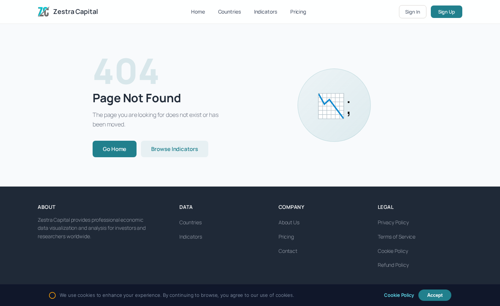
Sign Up (446, 11)
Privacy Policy (393, 222)
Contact (288, 250)
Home (198, 11)
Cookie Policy (393, 250)
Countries (229, 11)
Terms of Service (396, 236)
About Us (289, 222)
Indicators (265, 11)
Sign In (412, 11)
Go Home (114, 149)
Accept (435, 295)
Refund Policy (393, 264)
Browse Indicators (174, 149)
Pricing (298, 11)
